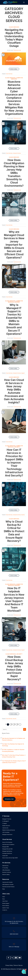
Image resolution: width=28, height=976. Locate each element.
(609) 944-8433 (14, 934)
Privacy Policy (9, 965)
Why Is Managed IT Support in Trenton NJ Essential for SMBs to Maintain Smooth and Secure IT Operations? (14, 319)
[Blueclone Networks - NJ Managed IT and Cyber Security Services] (11, 2)
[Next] (20, 724)
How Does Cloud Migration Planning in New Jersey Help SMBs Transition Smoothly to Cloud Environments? (14, 172)
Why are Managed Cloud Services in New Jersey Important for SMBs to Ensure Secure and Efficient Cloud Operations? (14, 244)
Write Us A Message (14, 946)
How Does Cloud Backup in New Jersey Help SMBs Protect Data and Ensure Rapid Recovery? (14, 668)
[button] (24, 2)
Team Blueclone (17, 50)
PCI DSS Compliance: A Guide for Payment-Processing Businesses (13, 750)
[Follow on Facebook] (8, 957)
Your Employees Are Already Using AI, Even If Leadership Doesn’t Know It (14, 761)
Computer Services (17, 78)
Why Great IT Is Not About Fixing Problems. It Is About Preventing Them (13, 756)
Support (17, 302)
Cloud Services (14, 27)
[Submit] (24, 729)
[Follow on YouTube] (19, 957)
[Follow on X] (12, 957)
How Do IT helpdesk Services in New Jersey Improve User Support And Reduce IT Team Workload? (14, 599)
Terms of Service (18, 965)
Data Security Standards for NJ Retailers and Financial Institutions (13, 739)
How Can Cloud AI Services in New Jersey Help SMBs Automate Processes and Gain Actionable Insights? (14, 391)
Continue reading (14, 69)
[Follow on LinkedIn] (16, 957)
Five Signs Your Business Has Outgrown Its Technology (13, 744)
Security (17, 447)
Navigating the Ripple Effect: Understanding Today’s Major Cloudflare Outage (14, 37)
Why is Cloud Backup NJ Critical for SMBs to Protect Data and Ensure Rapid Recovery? (14, 531)
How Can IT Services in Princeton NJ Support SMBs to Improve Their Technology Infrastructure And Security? (14, 462)
